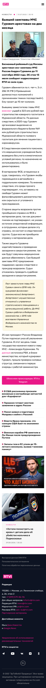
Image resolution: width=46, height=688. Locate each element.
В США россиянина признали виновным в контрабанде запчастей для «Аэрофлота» (22, 394)
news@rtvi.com (24, 603)
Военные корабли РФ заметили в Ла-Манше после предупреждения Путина (21, 435)
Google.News (10, 628)
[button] (43, 4)
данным (6, 352)
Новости (7, 14)
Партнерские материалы (14, 613)
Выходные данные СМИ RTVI (14, 558)
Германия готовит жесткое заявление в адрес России (18, 404)
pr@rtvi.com (23, 606)
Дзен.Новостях (14, 625)
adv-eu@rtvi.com (24, 610)
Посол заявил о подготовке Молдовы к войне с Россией (18, 413)
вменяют (7, 110)
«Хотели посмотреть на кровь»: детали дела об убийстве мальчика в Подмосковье (19, 534)
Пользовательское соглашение (15, 561)
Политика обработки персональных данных (21, 565)
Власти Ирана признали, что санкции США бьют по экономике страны (20, 423)
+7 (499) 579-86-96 (15, 597)
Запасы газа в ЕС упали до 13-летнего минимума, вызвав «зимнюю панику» (22, 447)
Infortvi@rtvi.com (31, 600)
